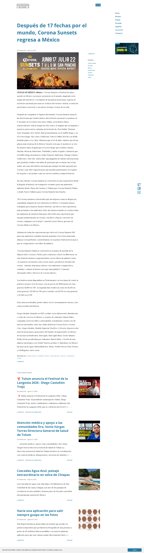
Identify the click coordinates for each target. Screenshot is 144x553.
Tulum (89, 77)
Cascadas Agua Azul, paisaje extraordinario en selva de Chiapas (43, 473)
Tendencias (91, 75)
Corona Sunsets (92, 63)
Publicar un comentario (33, 412)
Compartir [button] (91, 54)
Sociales (90, 72)
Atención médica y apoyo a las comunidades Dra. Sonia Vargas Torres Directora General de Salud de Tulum (42, 429)
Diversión (90, 65)
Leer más (69, 412)
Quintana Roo (91, 70)
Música (90, 68)
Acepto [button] (135, 550)
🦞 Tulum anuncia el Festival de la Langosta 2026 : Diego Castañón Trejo (42, 383)
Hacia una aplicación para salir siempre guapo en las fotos (40, 513)
